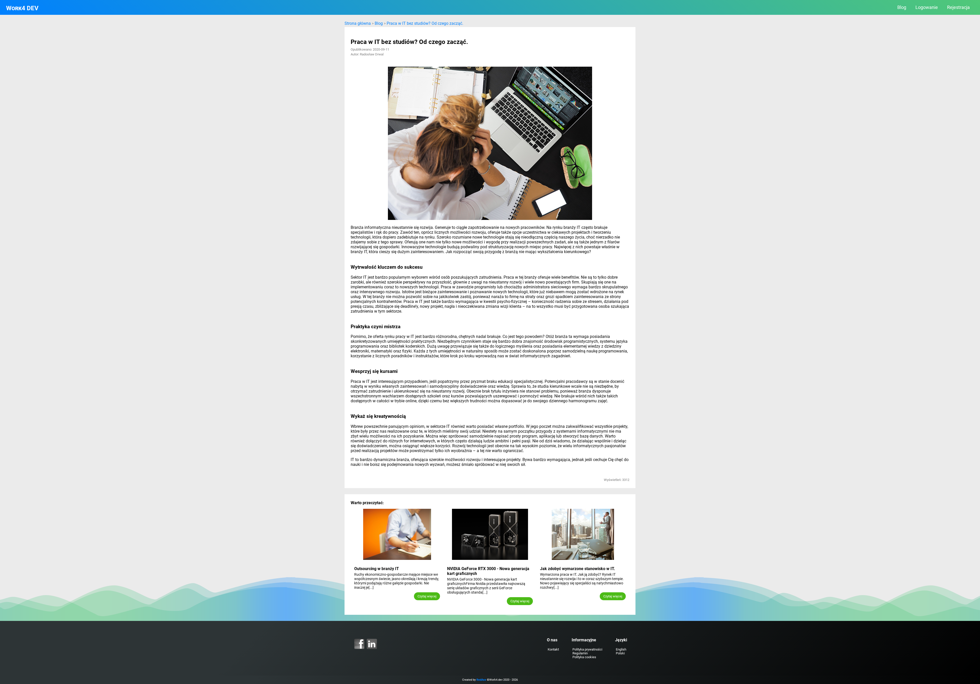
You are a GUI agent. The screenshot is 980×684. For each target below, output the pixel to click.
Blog (901, 7)
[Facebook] (359, 644)
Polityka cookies (584, 657)
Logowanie (926, 7)
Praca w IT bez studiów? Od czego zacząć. (425, 23)
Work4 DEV (22, 8)
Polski (620, 653)
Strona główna (358, 23)
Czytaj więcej (427, 596)
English (621, 649)
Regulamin (580, 653)
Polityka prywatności (587, 649)
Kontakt (553, 649)
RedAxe (481, 679)
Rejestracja (958, 7)
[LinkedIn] (372, 644)
